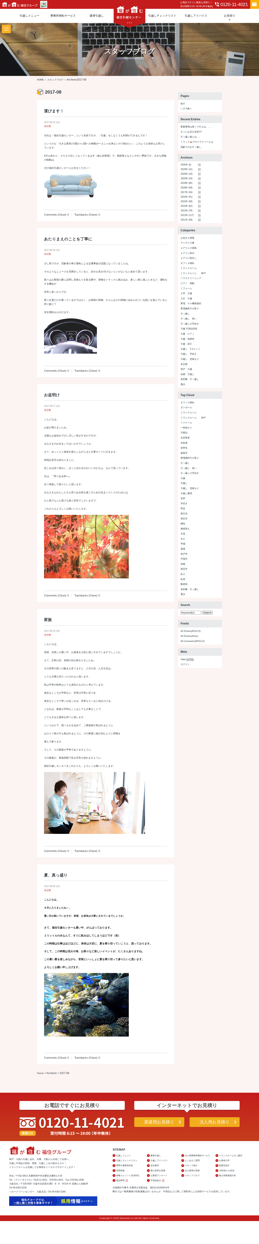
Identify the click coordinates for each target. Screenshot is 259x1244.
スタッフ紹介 (191, 1165)
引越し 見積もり (190, 359)
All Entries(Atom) (189, 636)
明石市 (184, 518)
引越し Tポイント (190, 349)
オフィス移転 (187, 263)
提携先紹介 (224, 1165)
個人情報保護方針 (227, 1175)
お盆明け (52, 395)
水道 (183, 533)
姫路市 (184, 453)
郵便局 (184, 584)
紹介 (183, 103)
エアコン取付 (187, 253)
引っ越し (185, 313)
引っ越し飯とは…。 (191, 136)
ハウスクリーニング (191, 278)
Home (40, 1073)
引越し (184, 483)
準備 (183, 543)
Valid (187, 659)
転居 (183, 579)
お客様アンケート (158, 1175)
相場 (183, 548)
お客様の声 (224, 1160)
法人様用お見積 (192, 1170)
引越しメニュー (29, 15)
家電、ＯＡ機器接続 (191, 303)
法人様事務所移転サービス (197, 1155)
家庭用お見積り (159, 1122)
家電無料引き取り (190, 308)
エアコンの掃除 (189, 248)
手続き (184, 503)
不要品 (184, 432)
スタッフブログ (55, 79)
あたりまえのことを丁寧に (68, 239)
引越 (183, 478)
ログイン (185, 664)
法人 (183, 538)
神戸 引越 (186, 369)
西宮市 (184, 569)
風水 (183, 384)
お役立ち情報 (187, 238)
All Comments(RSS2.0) (192, 641)
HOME (40, 79)
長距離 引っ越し (190, 379)
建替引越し (97, 15)
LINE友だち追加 (226, 1170)
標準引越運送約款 (124, 1165)
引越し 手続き (189, 354)
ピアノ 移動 (187, 283)
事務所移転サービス (63, 15)
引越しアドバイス (196, 15)
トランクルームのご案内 (230, 1155)
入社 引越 (186, 298)
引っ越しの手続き (190, 323)
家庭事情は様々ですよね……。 (197, 126)
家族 (48, 619)
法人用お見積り (215, 1122)
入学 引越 (186, 293)
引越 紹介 (186, 344)
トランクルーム (189, 268)
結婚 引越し (187, 374)
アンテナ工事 (187, 243)
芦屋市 (184, 559)
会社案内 (154, 1165)
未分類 (47, 126)
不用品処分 (157, 1180)
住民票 (184, 443)
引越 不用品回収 (189, 328)
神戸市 (184, 554)
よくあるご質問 (192, 1160)
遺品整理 (122, 1180)
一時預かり (186, 427)
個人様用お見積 (157, 1170)
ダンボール (186, 407)
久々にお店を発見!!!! (191, 131)
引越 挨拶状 (187, 339)
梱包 (183, 523)
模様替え (185, 528)
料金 (183, 508)
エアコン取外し (189, 258)
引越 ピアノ (187, 333)
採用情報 (120, 1170)
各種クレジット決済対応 (127, 1175)
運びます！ (54, 111)
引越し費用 (186, 493)
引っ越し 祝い (189, 318)
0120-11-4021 (231, 4)
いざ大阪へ (186, 108)
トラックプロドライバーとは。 (198, 142)
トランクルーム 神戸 (193, 273)
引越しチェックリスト (162, 15)
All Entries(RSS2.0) (191, 631)
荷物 (183, 564)
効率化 (184, 448)
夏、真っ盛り (56, 875)
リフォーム (186, 288)
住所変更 (185, 437)
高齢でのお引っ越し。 (192, 147)
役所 (183, 498)
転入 (183, 574)
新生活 (184, 513)
